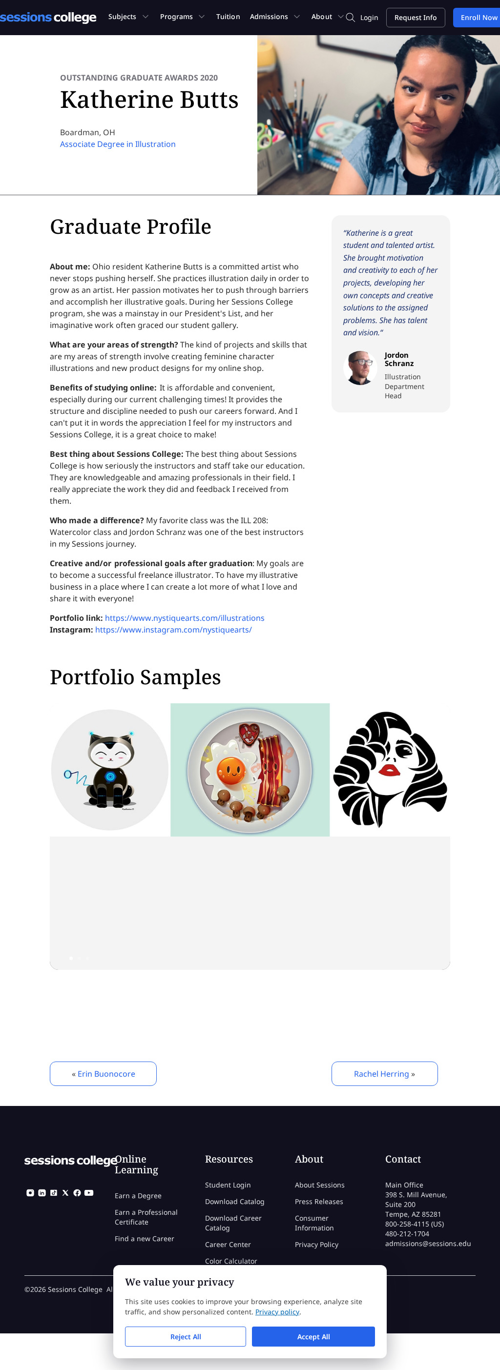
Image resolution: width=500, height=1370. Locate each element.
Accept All (313, 1336)
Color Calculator (231, 1261)
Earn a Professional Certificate (146, 1217)
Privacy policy (277, 1311)
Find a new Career (144, 1238)
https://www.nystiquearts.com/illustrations (185, 618)
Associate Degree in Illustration (118, 144)
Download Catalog (235, 1201)
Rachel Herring (381, 1073)
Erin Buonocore (106, 1073)
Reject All (185, 1336)
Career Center (228, 1244)
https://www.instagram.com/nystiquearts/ (173, 629)
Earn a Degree (138, 1195)
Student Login (228, 1184)
